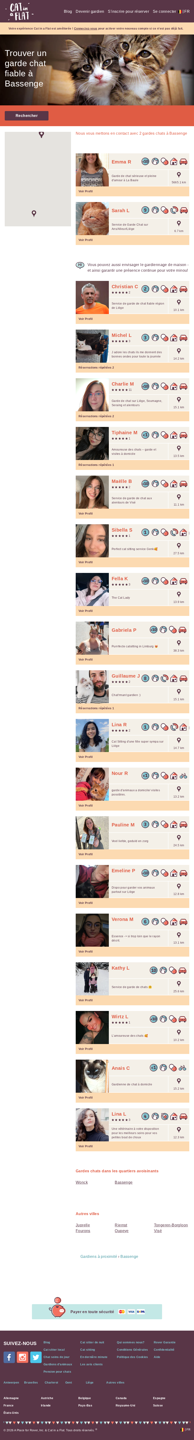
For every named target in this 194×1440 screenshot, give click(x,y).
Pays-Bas (85, 1405)
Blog (68, 11)
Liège (90, 1382)
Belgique (84, 1398)
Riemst (121, 1225)
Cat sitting (87, 1349)
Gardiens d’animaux (58, 1364)
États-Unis (11, 1412)
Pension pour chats (57, 1371)
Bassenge (123, 1182)
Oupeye (121, 1231)
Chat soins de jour (57, 1357)
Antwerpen (11, 1382)
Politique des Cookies (132, 1357)
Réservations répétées (96, 367)
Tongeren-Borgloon (171, 1225)
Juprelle (83, 1225)
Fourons (83, 1231)
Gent (68, 1382)
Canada (121, 1398)
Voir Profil (86, 191)
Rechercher (27, 116)
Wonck (82, 1182)
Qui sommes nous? (130, 1342)
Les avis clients (91, 1364)
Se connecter (164, 11)
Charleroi (51, 1382)
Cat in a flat (19, 12)
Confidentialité (164, 1349)
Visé (158, 1231)
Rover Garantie (165, 1342)
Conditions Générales (132, 1349)
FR (186, 11)
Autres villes (115, 1382)
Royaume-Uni (125, 1405)
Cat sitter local (54, 1349)
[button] (34, 213)
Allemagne (11, 1398)
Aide (157, 1357)
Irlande (46, 1405)
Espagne (159, 1398)
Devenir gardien (90, 11)
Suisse (158, 1405)
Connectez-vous (85, 28)
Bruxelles (31, 1382)
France (8, 1405)
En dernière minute (93, 1357)
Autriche (47, 1398)
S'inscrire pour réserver (128, 11)
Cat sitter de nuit (92, 1342)
